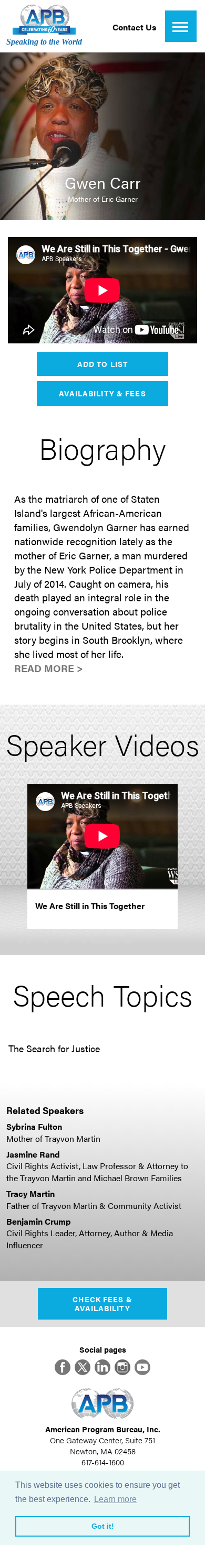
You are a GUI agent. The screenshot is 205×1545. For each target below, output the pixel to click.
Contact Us (134, 27)
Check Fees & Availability (102, 1303)
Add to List (102, 364)
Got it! (102, 1526)
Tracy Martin (30, 1193)
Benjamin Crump (38, 1221)
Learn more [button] (115, 1499)
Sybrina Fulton (34, 1126)
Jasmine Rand (33, 1154)
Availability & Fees (102, 393)
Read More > (48, 668)
